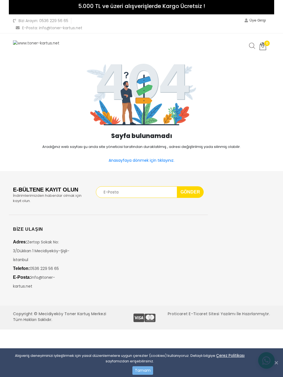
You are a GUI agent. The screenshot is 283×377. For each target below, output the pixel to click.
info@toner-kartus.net (52, 28)
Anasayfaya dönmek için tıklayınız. (141, 160)
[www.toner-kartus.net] (36, 43)
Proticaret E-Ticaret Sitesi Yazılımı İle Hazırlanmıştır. (219, 314)
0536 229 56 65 (43, 20)
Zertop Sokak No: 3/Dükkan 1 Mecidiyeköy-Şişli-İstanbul (41, 250)
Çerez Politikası (230, 355)
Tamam (143, 370)
